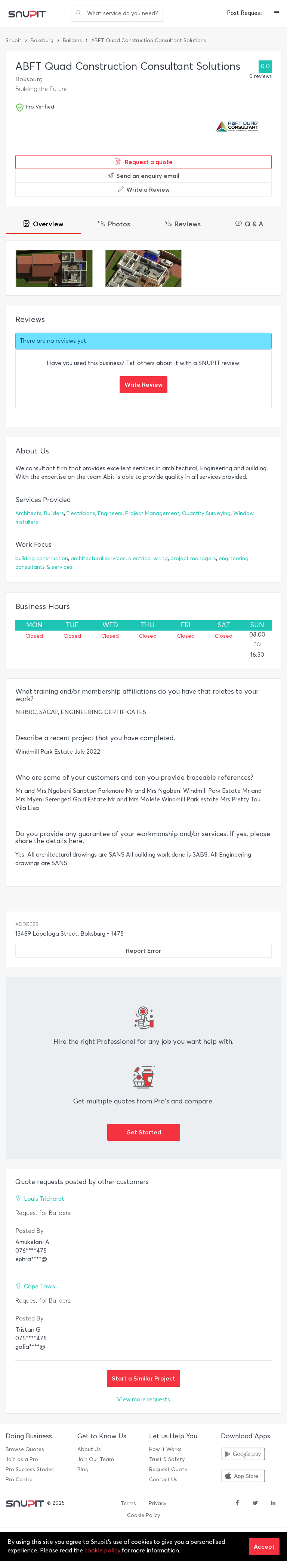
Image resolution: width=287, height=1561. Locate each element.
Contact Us (163, 1479)
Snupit (13, 40)
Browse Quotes (25, 1449)
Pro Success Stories (30, 1469)
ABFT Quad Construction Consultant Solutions (148, 40)
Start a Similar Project (143, 1378)
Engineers (110, 513)
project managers (193, 558)
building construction (41, 558)
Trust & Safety (167, 1459)
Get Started (143, 1132)
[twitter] (255, 1504)
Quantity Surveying (206, 513)
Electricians (81, 513)
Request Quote (168, 1469)
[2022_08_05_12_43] (54, 268)
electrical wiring (148, 558)
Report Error (143, 950)
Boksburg (42, 40)
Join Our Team (95, 1459)
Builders (72, 40)
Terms (128, 1503)
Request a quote (148, 162)
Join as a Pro (22, 1459)
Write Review (143, 384)
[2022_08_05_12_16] (144, 268)
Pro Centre (19, 1479)
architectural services (98, 558)
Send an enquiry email (147, 175)
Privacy (157, 1503)
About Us (89, 1449)
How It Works (165, 1449)
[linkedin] (273, 1504)
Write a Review (148, 189)
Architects (28, 513)
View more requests (143, 1399)
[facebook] (237, 1504)
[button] (276, 13)
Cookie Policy (143, 1515)
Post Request (245, 13)
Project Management (152, 513)
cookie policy (102, 1550)
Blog (83, 1469)
